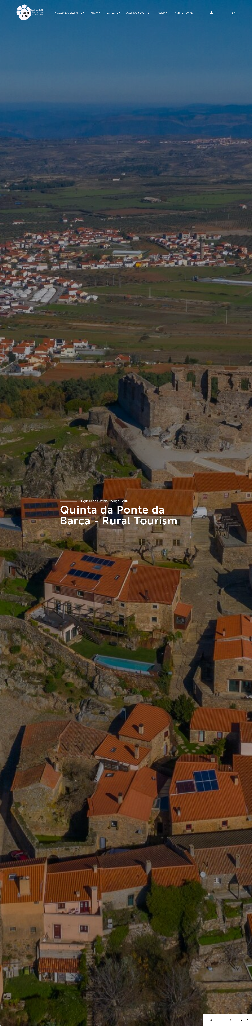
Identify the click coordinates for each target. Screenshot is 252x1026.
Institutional (183, 12)
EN (234, 12)
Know (94, 12)
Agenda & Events (137, 12)
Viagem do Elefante (68, 12)
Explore (112, 12)
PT (228, 12)
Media (161, 12)
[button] (247, 1020)
